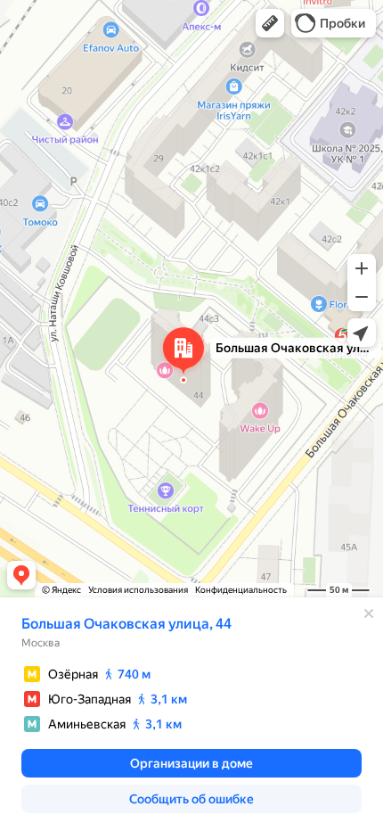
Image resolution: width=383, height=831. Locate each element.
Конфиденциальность (241, 590)
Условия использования (138, 590)
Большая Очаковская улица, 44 (126, 623)
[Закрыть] (369, 613)
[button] (270, 23)
